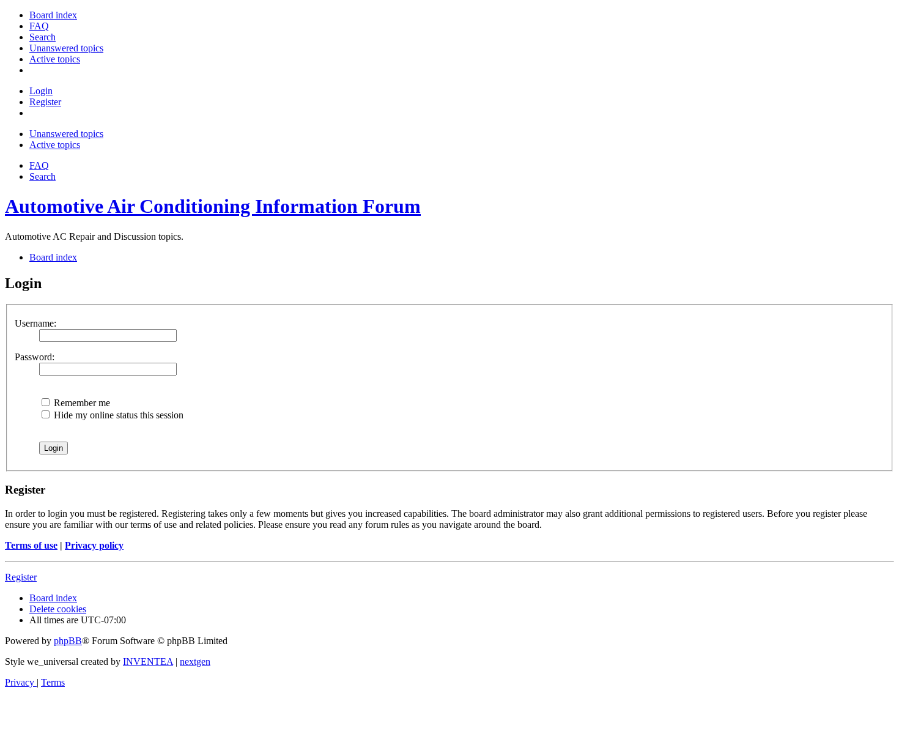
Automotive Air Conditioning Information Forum (213, 206)
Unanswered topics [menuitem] (66, 133)
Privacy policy (94, 545)
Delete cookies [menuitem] (57, 609)
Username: (35, 323)
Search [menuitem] (42, 176)
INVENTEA (148, 661)
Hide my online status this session (117, 415)
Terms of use (31, 545)
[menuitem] (53, 15)
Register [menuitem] (45, 102)
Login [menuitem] (41, 91)
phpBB (68, 641)
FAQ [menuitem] (39, 165)
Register (21, 577)
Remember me (80, 403)
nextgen (195, 661)
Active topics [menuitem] (54, 144)
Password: (34, 357)
